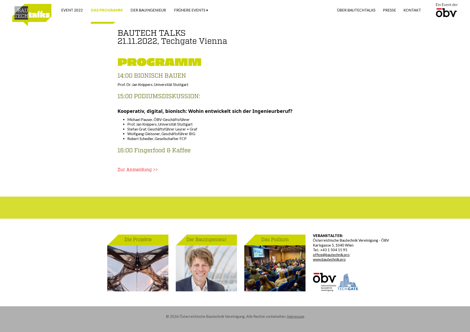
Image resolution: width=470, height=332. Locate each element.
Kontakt (412, 10)
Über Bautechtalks (356, 10)
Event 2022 (72, 10)
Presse (389, 10)
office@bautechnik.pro (331, 254)
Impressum (295, 316)
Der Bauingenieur (148, 10)
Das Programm (106, 10)
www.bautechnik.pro (329, 259)
